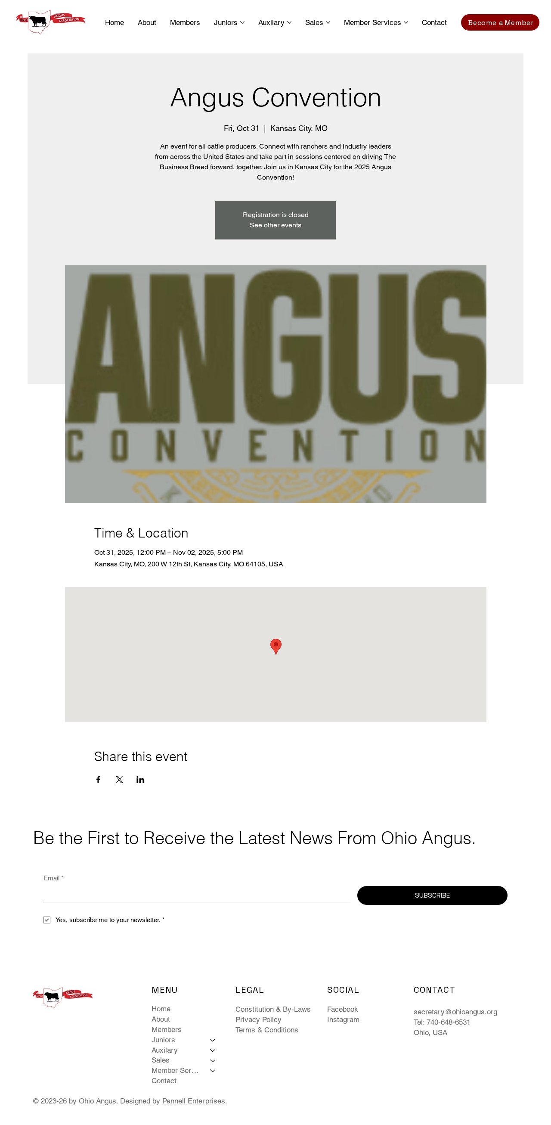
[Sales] (213, 1060)
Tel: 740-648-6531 (442, 1022)
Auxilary (165, 1050)
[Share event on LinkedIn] (140, 779)
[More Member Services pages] (406, 22)
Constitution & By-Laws (273, 1009)
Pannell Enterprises (193, 1101)
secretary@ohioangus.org (455, 1011)
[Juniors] (213, 1040)
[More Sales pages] (328, 22)
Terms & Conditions (266, 1030)
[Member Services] (213, 1071)
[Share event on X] (119, 779)
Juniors (163, 1039)
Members (167, 1029)
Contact (164, 1080)
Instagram (343, 1019)
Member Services (177, 1070)
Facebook (342, 1009)
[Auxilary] (213, 1050)
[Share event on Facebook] (98, 779)
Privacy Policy (258, 1019)
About (161, 1019)
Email (53, 878)
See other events (275, 225)
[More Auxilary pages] (289, 22)
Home (161, 1008)
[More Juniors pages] (242, 22)
